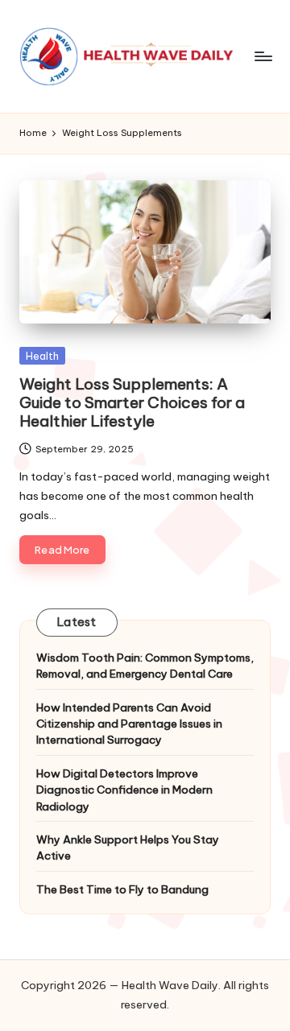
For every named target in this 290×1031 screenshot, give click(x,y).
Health (42, 355)
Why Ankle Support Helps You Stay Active (127, 847)
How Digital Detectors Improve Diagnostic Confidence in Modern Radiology (124, 790)
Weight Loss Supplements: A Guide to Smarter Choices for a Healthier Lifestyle (132, 402)
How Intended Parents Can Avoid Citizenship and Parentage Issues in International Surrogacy (129, 724)
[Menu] (263, 56)
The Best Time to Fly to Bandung (122, 889)
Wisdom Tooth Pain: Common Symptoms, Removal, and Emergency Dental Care (145, 665)
